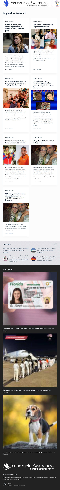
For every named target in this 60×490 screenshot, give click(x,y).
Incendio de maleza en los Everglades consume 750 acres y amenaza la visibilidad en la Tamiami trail (46, 258)
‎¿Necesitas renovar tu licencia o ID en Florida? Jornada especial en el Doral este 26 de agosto (28, 328)
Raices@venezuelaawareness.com (16, 485)
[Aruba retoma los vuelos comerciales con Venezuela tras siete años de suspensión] (33, 250)
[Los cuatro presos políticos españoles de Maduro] (44, 39)
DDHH (6, 21)
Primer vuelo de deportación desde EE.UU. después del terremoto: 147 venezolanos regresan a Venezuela (15, 250)
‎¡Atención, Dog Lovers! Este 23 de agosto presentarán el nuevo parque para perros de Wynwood (29, 452)
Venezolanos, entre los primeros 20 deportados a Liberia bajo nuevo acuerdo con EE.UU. (27, 390)
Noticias (11, 21)
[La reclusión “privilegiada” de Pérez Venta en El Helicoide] (16, 155)
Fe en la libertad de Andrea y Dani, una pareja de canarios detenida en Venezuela (15, 84)
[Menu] (56, 3)
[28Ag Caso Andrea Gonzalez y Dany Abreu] (44, 155)
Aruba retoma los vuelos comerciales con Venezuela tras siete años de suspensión (46, 250)
